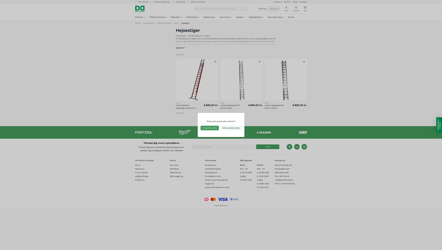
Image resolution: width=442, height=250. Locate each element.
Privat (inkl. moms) (210, 128)
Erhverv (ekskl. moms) (231, 128)
